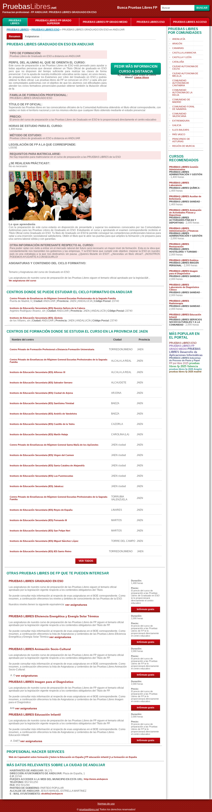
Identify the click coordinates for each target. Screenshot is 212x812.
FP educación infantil (96, 757)
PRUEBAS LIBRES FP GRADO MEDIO (105, 22)
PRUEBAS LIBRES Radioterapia (179, 302)
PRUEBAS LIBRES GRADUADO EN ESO (36, 581)
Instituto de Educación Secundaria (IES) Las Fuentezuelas (41, 476)
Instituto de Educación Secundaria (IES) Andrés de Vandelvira (43, 413)
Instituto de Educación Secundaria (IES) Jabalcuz (37, 486)
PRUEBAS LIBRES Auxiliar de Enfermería (185, 197)
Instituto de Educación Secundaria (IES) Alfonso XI (37, 372)
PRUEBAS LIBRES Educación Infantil (35, 714)
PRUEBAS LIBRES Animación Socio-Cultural (40, 649)
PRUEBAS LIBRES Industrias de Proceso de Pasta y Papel (185, 359)
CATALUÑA (178, 62)
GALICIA (176, 125)
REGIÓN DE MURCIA (183, 146)
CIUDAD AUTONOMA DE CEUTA (185, 67)
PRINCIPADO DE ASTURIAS (181, 140)
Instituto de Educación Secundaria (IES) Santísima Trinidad (42, 403)
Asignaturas (32, 36)
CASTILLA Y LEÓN (182, 57)
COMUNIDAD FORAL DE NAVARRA (183, 107)
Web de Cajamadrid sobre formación (28, 757)
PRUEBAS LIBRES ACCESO (190, 22)
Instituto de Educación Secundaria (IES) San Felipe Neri (40, 530)
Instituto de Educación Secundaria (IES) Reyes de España (41, 510)
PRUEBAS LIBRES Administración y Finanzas (183, 229)
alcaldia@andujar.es (52, 793)
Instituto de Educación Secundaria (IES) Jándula (36, 318)
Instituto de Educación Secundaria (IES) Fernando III (38, 520)
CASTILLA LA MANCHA (184, 52)
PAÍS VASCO (178, 134)
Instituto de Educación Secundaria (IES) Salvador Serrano (41, 382)
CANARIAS (178, 48)
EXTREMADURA (180, 120)
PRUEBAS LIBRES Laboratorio (179, 183)
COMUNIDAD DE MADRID (181, 100)
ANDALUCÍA (178, 39)
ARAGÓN (177, 43)
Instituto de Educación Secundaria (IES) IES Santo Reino (40, 551)
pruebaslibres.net (89, 809)
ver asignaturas (76, 604)
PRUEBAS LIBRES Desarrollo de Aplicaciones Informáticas (185, 352)
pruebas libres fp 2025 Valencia (184, 365)
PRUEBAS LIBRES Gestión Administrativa (183, 168)
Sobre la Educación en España (66, 757)
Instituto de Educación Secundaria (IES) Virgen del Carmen (42, 455)
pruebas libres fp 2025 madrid (185, 371)
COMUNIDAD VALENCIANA (179, 114)
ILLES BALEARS (180, 130)
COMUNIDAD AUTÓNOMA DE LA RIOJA (182, 92)
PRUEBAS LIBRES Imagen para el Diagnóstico (41, 681)
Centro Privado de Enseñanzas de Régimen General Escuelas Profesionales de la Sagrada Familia (63, 298)
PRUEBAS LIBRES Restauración (179, 245)
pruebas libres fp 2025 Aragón (185, 369)
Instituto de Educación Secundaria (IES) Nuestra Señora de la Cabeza (47, 308)
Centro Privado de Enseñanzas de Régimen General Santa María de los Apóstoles (54, 445)
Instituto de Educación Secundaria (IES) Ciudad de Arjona (41, 393)
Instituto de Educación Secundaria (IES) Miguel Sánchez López (44, 541)
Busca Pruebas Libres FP (138, 7)
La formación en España (123, 757)
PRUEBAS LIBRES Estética (183, 260)
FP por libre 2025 (179, 363)
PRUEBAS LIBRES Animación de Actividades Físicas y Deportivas (185, 212)
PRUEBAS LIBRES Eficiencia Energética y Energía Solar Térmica (54, 616)
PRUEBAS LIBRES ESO (151, 22)
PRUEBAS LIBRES (15, 22)
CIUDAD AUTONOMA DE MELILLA (185, 74)
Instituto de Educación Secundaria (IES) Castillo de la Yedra (42, 424)
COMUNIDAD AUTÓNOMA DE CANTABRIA (180, 83)
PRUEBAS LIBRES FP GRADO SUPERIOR (53, 22)
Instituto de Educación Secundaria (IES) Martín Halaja (39, 434)
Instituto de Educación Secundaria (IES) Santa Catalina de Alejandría (47, 465)
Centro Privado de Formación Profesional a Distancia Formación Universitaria (52, 349)
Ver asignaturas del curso (22, 280)
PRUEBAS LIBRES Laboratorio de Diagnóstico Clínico (184, 287)
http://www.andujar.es (96, 779)
